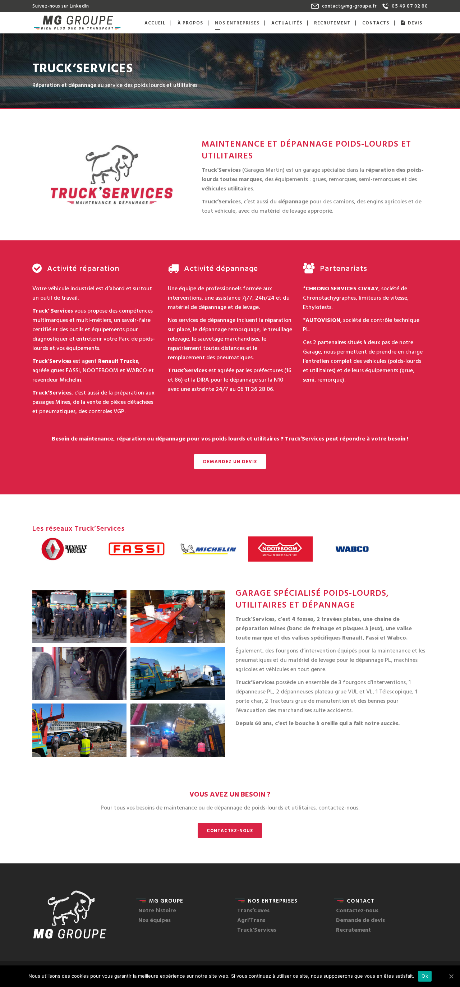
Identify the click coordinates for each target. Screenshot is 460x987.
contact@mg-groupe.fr (349, 5)
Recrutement (353, 929)
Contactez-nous (230, 830)
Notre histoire (157, 910)
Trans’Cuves (253, 910)
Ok (425, 976)
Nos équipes (154, 920)
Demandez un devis (230, 461)
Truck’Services (256, 929)
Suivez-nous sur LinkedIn (60, 5)
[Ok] (451, 976)
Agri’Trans (251, 920)
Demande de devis (360, 920)
